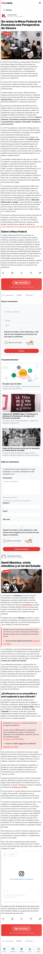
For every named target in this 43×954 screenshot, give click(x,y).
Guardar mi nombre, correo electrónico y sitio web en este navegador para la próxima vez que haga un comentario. (21, 334)
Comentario (8, 478)
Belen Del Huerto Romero (14, 556)
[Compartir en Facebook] (3, 273)
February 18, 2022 (10, 747)
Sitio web (6, 519)
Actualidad (6, 34)
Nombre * (6, 503)
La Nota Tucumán (12, 15)
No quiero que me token (11, 384)
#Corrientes (18, 723)
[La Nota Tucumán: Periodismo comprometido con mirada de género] (7, 3)
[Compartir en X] (12, 273)
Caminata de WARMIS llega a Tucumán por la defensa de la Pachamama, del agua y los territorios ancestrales (20, 416)
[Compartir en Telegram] (31, 273)
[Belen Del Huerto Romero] (4, 556)
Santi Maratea (27, 605)
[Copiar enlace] (40, 273)
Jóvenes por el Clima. (20, 787)
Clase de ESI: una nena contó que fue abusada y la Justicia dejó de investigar (21, 449)
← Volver (7, 10)
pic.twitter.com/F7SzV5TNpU (13, 739)
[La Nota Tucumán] (4, 15)
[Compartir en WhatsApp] (21, 273)
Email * (5, 511)
